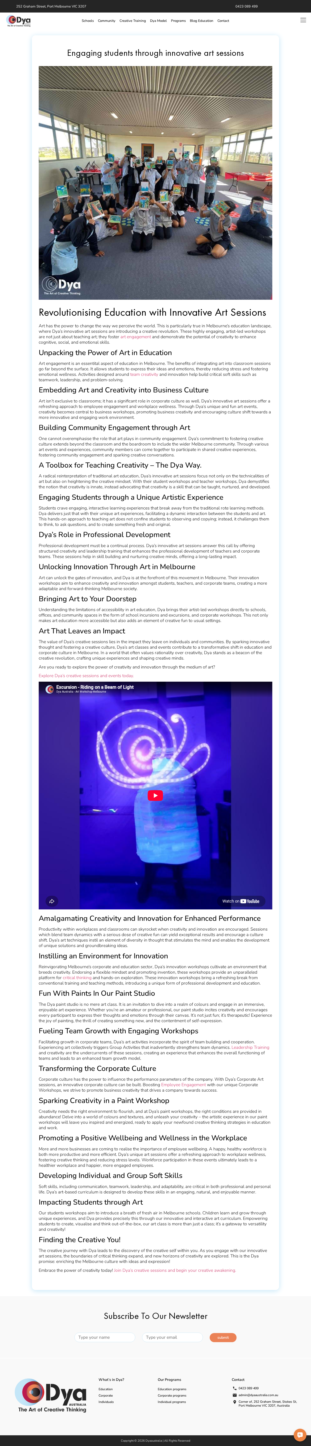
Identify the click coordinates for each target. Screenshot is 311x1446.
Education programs (172, 1389)
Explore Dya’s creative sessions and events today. (86, 676)
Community (106, 20)
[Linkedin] (292, 6)
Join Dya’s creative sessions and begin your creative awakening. (175, 1270)
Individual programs (172, 1402)
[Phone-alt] (275, 6)
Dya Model (158, 20)
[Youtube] (285, 6)
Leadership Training (250, 1047)
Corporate (106, 1395)
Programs (178, 20)
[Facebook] (279, 6)
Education (106, 1389)
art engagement (135, 337)
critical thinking (77, 978)
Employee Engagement (183, 1085)
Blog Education (201, 20)
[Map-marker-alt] (268, 6)
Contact (223, 20)
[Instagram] (299, 6)
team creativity (144, 374)
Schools (88, 20)
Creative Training (133, 20)
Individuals (106, 1402)
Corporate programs (172, 1395)
